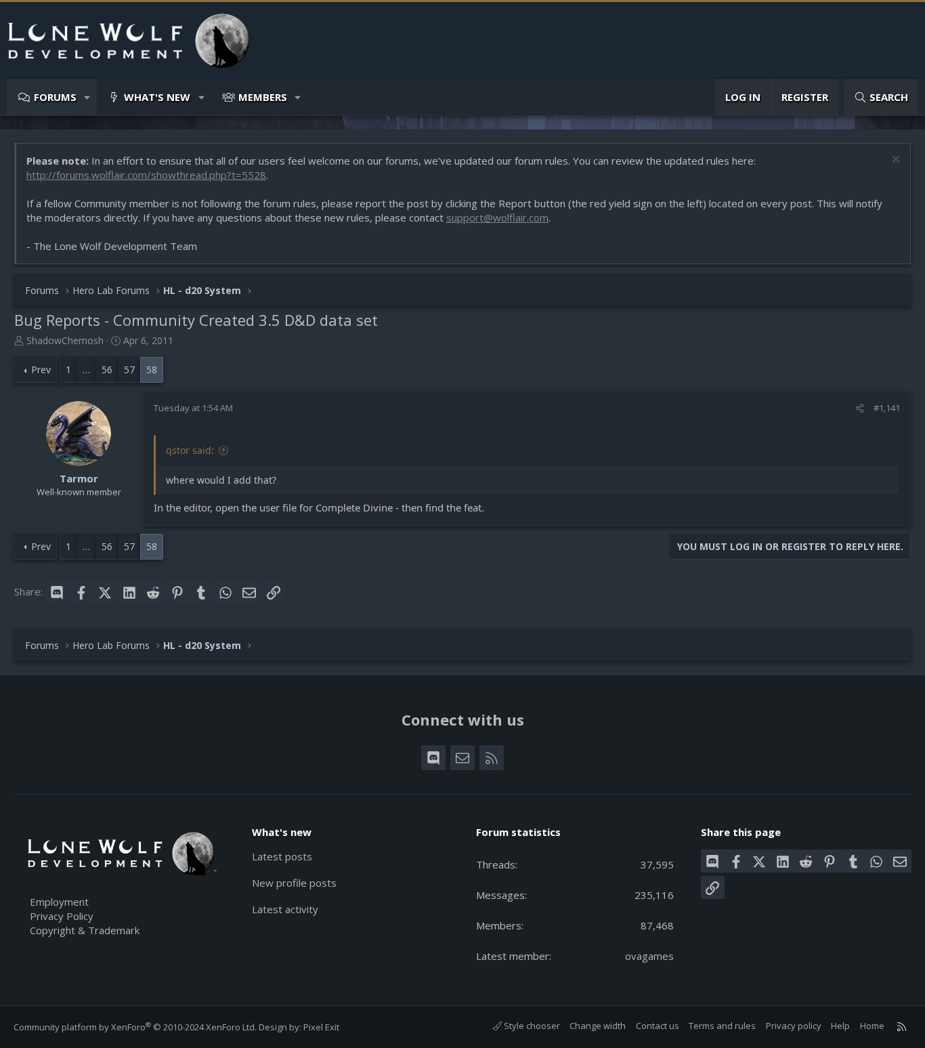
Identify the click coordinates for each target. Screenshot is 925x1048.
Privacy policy (793, 1026)
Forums (55, 97)
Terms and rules (722, 1026)
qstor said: (190, 450)
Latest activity (285, 909)
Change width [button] (597, 1026)
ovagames (649, 956)
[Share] (860, 408)
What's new (157, 97)
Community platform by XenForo (135, 1027)
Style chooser (531, 1026)
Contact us (657, 1026)
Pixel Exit (321, 1027)
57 (129, 369)
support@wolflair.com (497, 217)
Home (872, 1026)
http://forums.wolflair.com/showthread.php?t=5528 (146, 175)
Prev (41, 369)
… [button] (86, 369)
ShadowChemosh (65, 340)
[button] (88, 97)
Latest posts (282, 856)
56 (107, 369)
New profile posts (294, 882)
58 (151, 369)
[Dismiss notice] (894, 161)
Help (840, 1026)
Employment (59, 901)
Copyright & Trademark (84, 930)
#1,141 (887, 408)
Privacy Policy (61, 916)
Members (262, 97)
